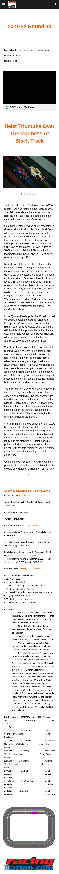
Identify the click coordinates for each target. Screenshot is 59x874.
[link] (29, 91)
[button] (4, 4)
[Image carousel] (29, 175)
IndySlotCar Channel (32, 569)
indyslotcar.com (31, 525)
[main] (29, 26)
